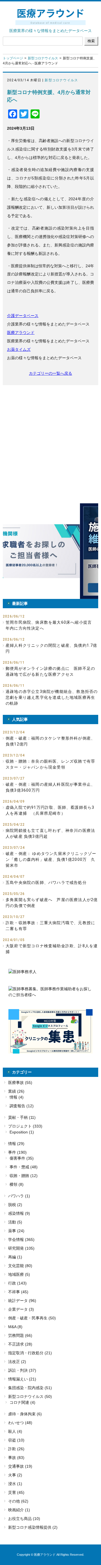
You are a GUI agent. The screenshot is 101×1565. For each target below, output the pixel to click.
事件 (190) (17, 1152)
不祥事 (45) (18, 1292)
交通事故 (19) (20, 1466)
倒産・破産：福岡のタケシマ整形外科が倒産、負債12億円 (50, 741)
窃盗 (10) (16, 1440)
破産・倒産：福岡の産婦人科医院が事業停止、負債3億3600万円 (50, 787)
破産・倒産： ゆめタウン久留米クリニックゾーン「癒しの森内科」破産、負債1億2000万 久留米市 (51, 859)
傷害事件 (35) (22, 1158)
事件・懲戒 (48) (24, 1167)
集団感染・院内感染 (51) (30, 1388)
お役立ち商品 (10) (24, 1518)
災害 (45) (16, 1492)
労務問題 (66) (20, 1335)
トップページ (13, 58)
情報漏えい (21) (22, 1379)
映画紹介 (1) (19, 1510)
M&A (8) (15, 1326)
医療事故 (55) (20, 1082)
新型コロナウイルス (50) (30, 1396)
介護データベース (22, 315)
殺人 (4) (15, 1431)
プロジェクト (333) (25, 1126)
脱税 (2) (15, 1204)
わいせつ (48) (20, 1422)
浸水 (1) (15, 1483)
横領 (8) (17, 1184)
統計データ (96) (22, 1300)
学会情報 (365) (21, 1239)
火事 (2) (15, 1475)
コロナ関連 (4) (22, 1402)
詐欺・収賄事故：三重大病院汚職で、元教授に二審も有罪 (50, 925)
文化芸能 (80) (20, 1265)
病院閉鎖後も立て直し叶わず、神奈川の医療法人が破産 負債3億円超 (50, 833)
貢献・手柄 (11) (22, 1117)
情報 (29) (16, 1143)
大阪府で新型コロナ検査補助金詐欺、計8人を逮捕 (52, 949)
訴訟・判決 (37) (22, 1370)
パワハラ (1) (19, 1196)
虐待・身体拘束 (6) (25, 1414)
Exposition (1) (22, 1132)
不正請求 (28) (20, 1344)
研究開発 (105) (21, 1248)
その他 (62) (18, 1501)
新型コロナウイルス (43, 58)
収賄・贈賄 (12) (24, 1175)
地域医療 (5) (19, 1274)
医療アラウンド (21, 332)
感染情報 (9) (19, 1213)
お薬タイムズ (19, 349)
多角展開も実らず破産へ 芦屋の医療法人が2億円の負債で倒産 (52, 902)
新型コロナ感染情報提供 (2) (33, 1527)
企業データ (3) (21, 1309)
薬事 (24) (16, 1231)
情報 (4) (17, 1097)
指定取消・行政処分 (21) (30, 1353)
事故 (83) (16, 1457)
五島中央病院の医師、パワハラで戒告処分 (46, 882)
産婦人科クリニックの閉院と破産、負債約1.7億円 (51, 648)
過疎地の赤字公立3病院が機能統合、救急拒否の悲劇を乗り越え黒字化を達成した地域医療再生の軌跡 (52, 697)
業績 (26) (16, 1091)
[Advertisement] (50, 444)
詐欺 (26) (16, 1449)
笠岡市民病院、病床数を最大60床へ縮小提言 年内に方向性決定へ (51, 625)
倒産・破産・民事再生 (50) (32, 1318)
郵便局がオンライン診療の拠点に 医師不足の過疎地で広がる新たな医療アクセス (50, 671)
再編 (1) (15, 1257)
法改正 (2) (17, 1361)
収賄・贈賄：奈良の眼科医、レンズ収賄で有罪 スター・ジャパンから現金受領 (52, 764)
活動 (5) (15, 1222)
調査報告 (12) (22, 1106)
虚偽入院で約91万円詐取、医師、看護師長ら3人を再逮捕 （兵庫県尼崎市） (50, 810)
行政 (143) (17, 1283)
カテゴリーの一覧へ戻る (50, 373)
